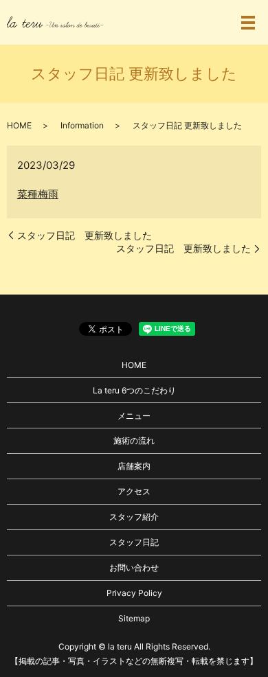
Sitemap (134, 618)
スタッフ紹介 (134, 517)
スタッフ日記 (134, 542)
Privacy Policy (134, 593)
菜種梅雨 (37, 193)
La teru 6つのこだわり (134, 390)
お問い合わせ (134, 567)
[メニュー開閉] (248, 23)
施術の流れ (134, 440)
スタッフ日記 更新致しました (84, 235)
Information (82, 125)
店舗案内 (134, 466)
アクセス (134, 491)
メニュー (134, 416)
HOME (19, 125)
